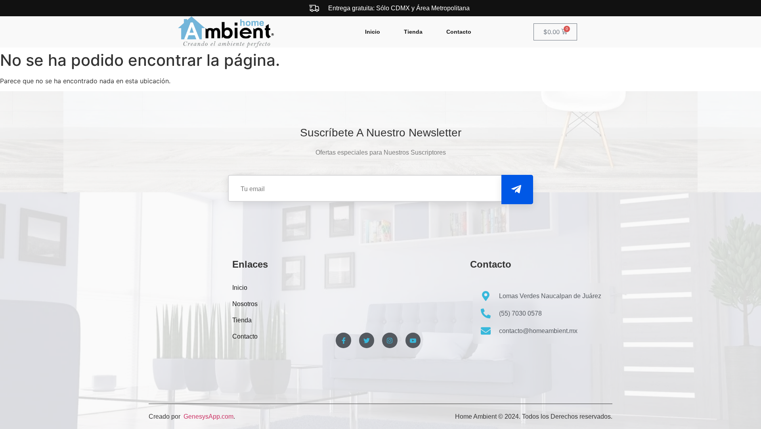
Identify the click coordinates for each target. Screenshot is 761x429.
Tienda (413, 32)
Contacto (458, 32)
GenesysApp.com (207, 416)
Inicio (372, 32)
